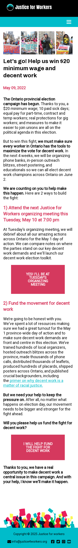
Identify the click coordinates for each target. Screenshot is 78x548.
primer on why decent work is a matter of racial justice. (33, 383)
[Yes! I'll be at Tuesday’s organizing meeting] (37, 279)
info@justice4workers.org (29, 541)
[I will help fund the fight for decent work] (37, 447)
